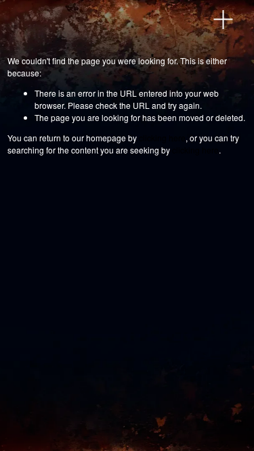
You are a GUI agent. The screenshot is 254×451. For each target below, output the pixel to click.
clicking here (162, 137)
